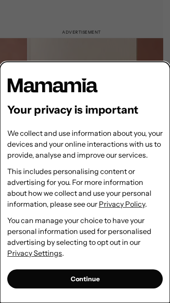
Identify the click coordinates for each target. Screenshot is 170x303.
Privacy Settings (34, 253)
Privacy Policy (122, 204)
